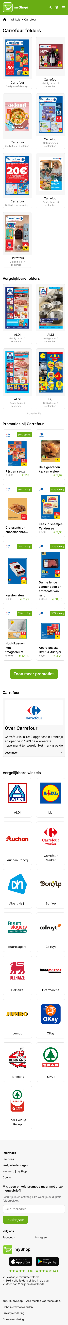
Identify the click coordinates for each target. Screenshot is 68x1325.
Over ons (8, 1159)
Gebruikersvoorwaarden (18, 1307)
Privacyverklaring (13, 1313)
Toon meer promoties (34, 673)
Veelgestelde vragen (15, 1165)
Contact (7, 1177)
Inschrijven (15, 1220)
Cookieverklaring (13, 1319)
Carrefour (30, 19)
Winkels (15, 19)
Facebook (9, 1237)
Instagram (41, 1237)
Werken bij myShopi (15, 1171)
